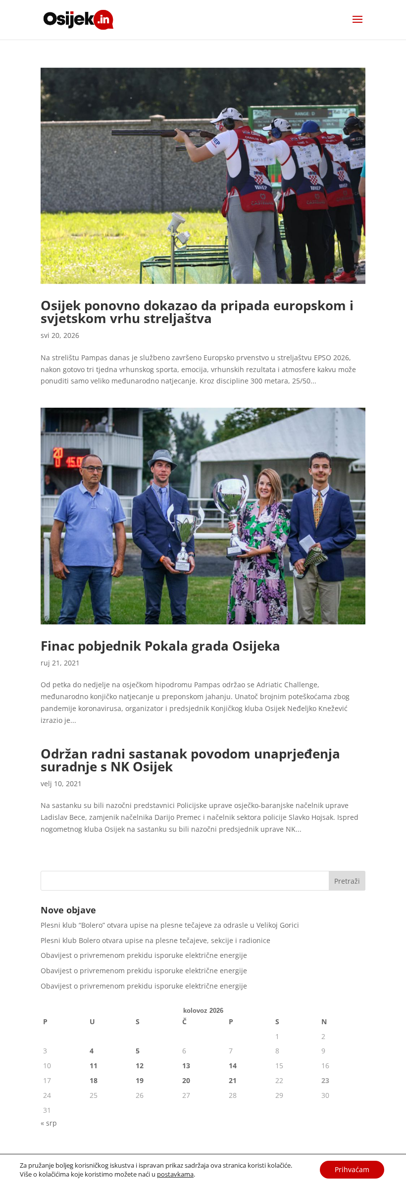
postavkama (175, 1174)
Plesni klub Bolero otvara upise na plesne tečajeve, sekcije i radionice (155, 940)
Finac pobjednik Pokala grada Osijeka (160, 646)
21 (233, 1080)
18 (94, 1080)
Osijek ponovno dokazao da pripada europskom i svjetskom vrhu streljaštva (197, 311)
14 (233, 1065)
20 (186, 1080)
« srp (49, 1123)
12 (140, 1065)
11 (94, 1065)
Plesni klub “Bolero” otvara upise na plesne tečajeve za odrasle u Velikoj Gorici (170, 925)
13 (186, 1065)
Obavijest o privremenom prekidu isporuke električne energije (144, 955)
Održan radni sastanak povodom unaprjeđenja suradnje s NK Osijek (190, 760)
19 (140, 1080)
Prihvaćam (352, 1169)
